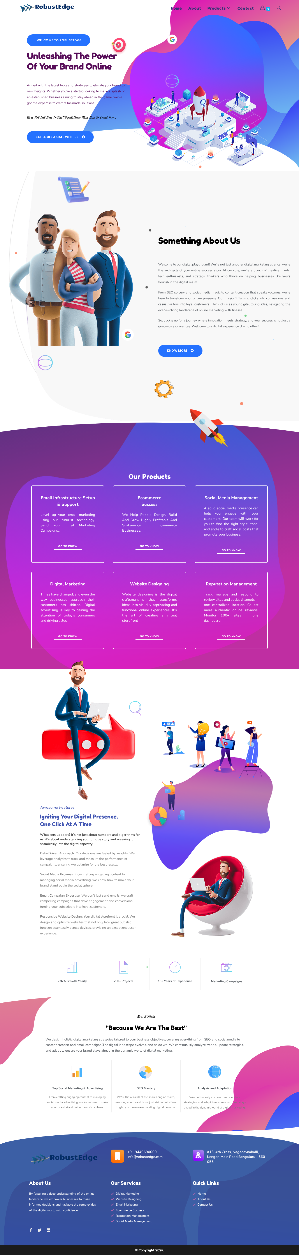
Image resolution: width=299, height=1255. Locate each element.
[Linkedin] (48, 1230)
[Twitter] (40, 1230)
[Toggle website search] (278, 8)
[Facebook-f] (31, 1230)
